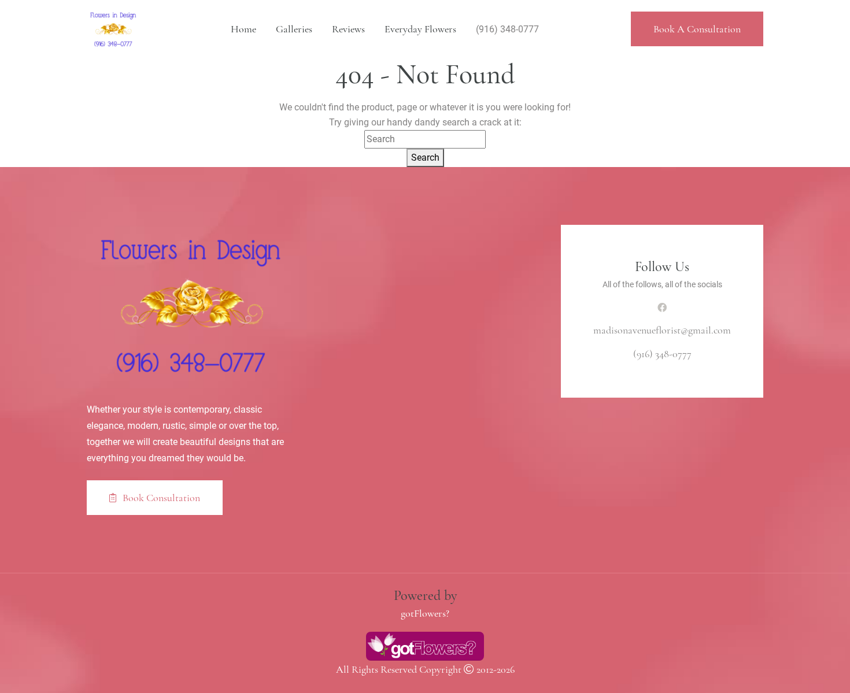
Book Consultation (160, 497)
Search (425, 157)
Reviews (348, 29)
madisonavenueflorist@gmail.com (662, 330)
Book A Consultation (697, 29)
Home (243, 29)
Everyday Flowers (420, 29)
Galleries (294, 29)
